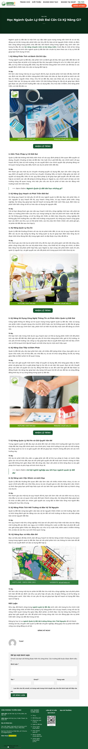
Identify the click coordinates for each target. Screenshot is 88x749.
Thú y (34, 715)
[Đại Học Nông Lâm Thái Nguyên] (8, 4)
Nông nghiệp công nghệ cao (37, 735)
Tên (12, 679)
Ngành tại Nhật (68, 2)
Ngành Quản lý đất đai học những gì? (44, 188)
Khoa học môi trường (37, 721)
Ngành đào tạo (50, 2)
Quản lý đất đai (37, 724)
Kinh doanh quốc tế (36, 731)
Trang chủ (25, 2)
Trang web (60, 679)
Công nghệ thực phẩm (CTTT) (36, 740)
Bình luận (15, 664)
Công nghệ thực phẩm (36, 727)
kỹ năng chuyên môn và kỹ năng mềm (40, 47)
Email (36, 679)
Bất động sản (37, 718)
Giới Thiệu (36, 2)
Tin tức (81, 2)
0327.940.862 (12, 735)
